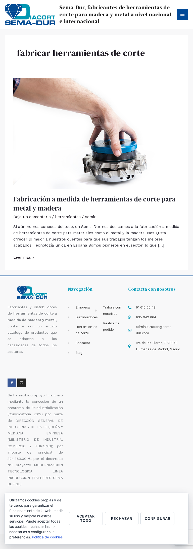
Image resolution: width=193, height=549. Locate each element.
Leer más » (23, 257)
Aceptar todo (86, 518)
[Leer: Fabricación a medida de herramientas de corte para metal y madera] (96, 133)
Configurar (157, 518)
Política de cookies (47, 537)
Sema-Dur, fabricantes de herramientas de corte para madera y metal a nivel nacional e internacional (115, 14)
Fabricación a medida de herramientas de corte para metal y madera (94, 203)
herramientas (68, 217)
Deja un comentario (32, 217)
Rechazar (121, 518)
